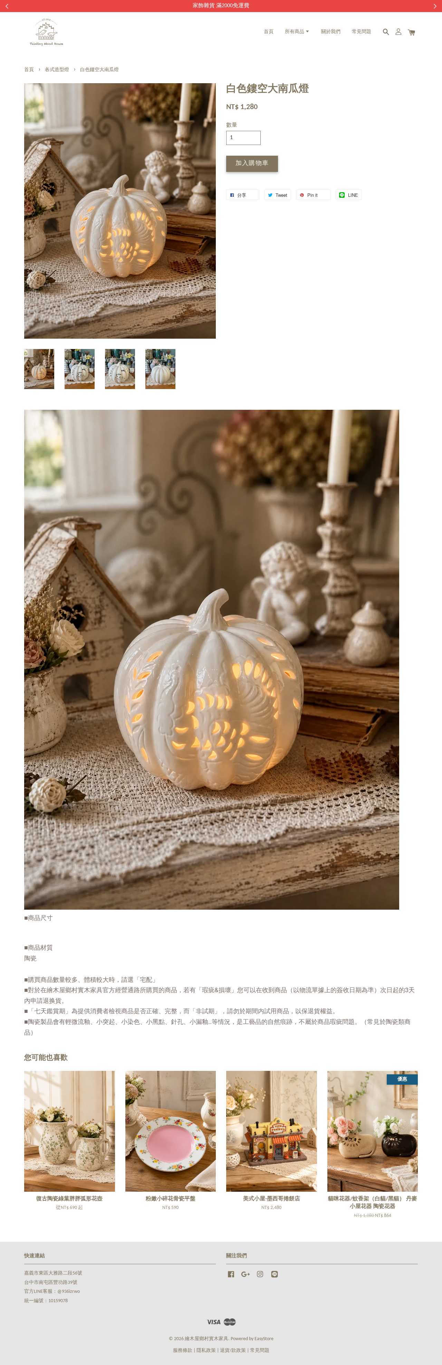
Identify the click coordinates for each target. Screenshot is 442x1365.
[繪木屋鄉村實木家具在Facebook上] (231, 1278)
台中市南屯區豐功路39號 (50, 1282)
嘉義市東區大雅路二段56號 (53, 1273)
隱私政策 (206, 1350)
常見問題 (361, 32)
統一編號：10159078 (46, 1301)
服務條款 (182, 1350)
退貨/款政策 (233, 1350)
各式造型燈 (57, 70)
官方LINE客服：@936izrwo (52, 1291)
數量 (231, 125)
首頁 (268, 32)
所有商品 (295, 32)
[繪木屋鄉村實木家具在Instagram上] (260, 1278)
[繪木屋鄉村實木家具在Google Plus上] (245, 1278)
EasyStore (263, 1339)
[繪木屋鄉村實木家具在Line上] (274, 1278)
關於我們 (330, 32)
